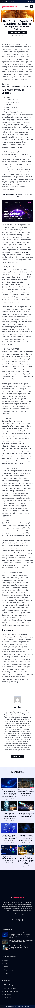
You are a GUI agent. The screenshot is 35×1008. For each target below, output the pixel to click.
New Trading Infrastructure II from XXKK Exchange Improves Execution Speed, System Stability (26, 860)
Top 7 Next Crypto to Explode (13, 86)
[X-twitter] (26, 1)
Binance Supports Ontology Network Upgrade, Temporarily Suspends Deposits (9, 816)
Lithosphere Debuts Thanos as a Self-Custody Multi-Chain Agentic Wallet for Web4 (9, 837)
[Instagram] (30, 1)
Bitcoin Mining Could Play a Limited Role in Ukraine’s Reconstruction (26, 791)
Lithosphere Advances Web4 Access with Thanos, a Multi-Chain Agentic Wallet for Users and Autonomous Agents (9, 793)
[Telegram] (32, 1)
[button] (26, 6)
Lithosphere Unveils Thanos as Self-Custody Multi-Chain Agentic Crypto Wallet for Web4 (26, 837)
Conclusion (28, 86)
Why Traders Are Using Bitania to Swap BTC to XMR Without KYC (9, 858)
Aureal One (10, 97)
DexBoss (5, 269)
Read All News (17, 756)
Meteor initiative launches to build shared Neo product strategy (26, 815)
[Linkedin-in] (28, 1)
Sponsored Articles (18, 32)
